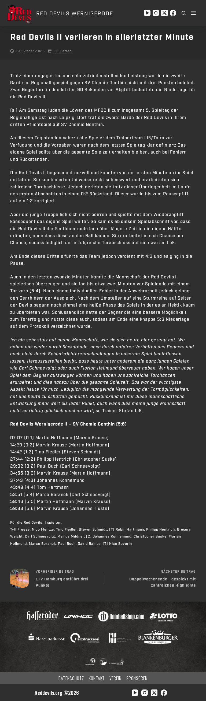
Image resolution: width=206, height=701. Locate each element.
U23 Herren (62, 51)
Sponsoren (137, 678)
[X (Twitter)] (164, 13)
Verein (115, 678)
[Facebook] (173, 13)
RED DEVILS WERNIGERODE (74, 13)
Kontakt (97, 678)
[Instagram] (156, 13)
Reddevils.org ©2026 (57, 692)
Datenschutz (71, 678)
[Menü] (193, 12)
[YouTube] (147, 13)
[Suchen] (184, 13)
